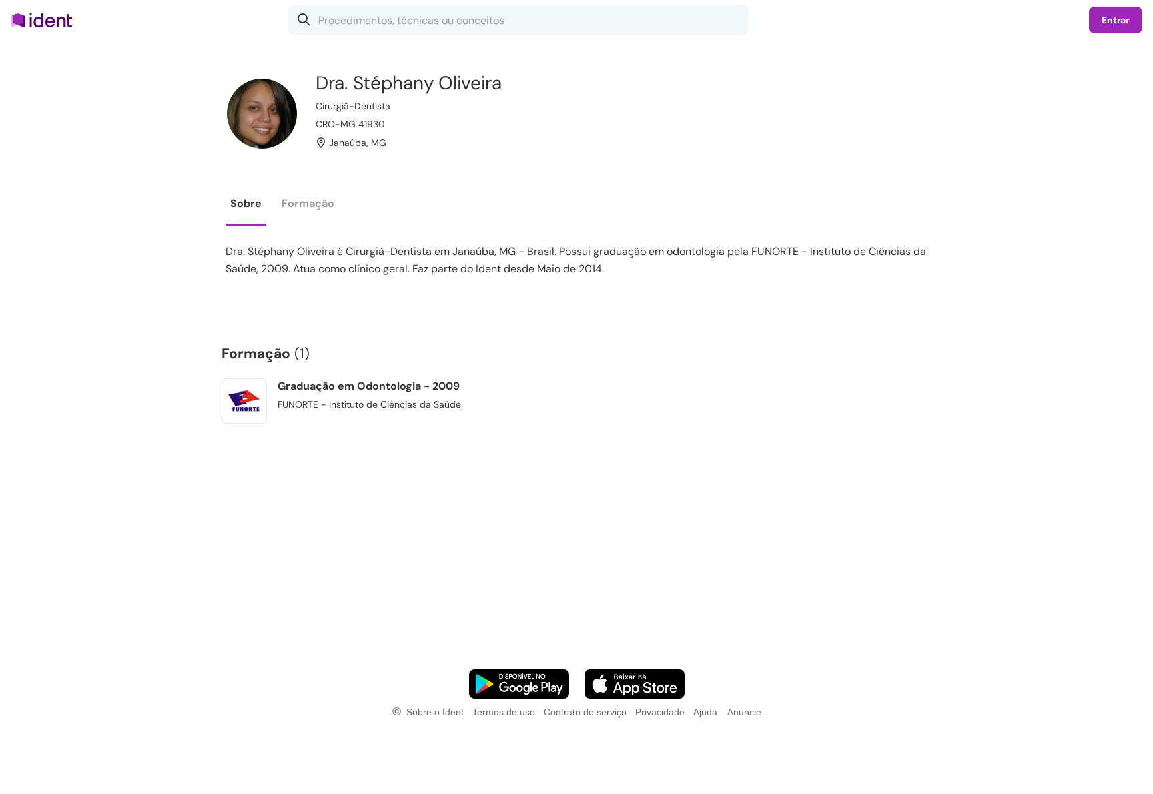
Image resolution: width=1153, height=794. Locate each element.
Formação (308, 203)
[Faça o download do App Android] (519, 684)
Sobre (246, 203)
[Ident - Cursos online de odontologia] (46, 20)
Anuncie (744, 712)
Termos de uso (503, 712)
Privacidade (660, 712)
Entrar (1116, 20)
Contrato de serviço (585, 712)
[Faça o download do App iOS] (634, 684)
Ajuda (705, 712)
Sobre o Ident (435, 712)
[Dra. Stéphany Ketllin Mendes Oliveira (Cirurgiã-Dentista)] (262, 114)
